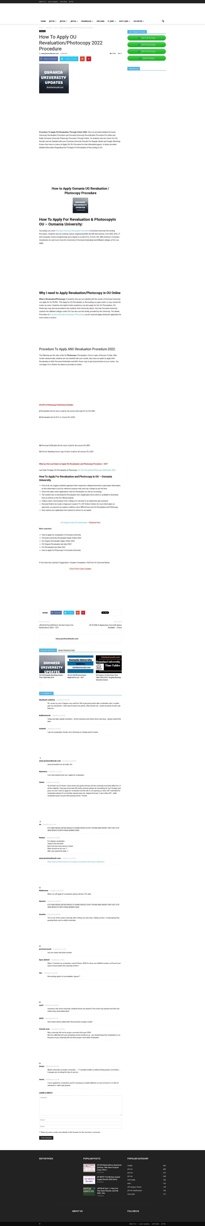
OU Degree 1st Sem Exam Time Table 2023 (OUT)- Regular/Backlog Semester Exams (108, 677)
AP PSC (71, 1)
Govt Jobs (123, 21)
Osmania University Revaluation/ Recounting (67, 314)
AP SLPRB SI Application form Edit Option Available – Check (105, 626)
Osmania (42, 31)
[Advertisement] (80, 113)
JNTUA (73, 21)
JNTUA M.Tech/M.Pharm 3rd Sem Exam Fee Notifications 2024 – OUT (56, 626)
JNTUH (62, 21)
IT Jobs (111, 21)
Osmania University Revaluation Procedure (72, 231)
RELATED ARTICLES (48, 650)
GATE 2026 (63, 1)
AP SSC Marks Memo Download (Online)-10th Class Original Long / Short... (109, 1167)
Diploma (100, 21)
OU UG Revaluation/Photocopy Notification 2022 (96, 470)
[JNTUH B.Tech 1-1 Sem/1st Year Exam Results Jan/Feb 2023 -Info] (89, 1191)
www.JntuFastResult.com (49, 53)
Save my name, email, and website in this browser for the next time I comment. (70, 1132)
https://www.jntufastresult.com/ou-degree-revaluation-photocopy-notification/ (76, 862)
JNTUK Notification (134, 1190)
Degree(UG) (86, 21)
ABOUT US (42, 1)
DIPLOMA (131, 1180)
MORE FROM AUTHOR (66, 650)
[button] (163, 21)
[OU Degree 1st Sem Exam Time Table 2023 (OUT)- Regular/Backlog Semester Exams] (109, 664)
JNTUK (51, 21)
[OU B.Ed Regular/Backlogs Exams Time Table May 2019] (52, 664)
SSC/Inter (138, 21)
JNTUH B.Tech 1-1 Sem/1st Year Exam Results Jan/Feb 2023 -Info (107, 1190)
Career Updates (53, 1)
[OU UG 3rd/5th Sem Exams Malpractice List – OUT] (80, 664)
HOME (43, 21)
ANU (129, 1183)
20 (121, 53)
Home (41, 28)
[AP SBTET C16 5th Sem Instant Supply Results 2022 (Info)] (89, 1180)
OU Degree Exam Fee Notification (74, 522)
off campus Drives (134, 1187)
